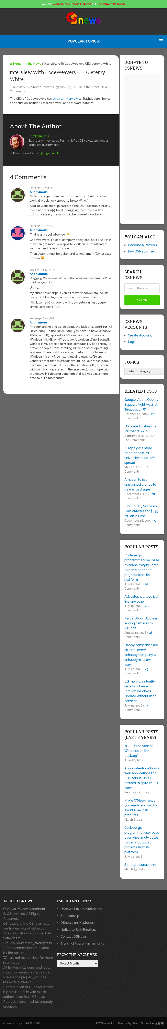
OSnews (9, 1023)
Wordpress (43, 943)
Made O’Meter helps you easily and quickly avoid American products (141, 808)
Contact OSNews (73, 936)
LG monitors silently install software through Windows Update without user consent (140, 691)
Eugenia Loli (39, 136)
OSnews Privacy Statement (24, 909)
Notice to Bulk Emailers (78, 930)
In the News (33, 63)
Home (17, 63)
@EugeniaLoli (50, 153)
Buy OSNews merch (143, 251)
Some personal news (140, 865)
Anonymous (39, 192)
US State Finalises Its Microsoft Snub (140, 428)
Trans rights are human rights (82, 943)
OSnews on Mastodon (77, 923)
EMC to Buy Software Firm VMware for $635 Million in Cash (141, 511)
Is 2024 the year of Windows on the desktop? (138, 751)
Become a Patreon (142, 245)
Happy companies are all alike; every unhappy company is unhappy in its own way (141, 654)
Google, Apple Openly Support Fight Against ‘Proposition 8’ (141, 404)
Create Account (140, 335)
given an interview (65, 98)
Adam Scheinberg (144, 1023)
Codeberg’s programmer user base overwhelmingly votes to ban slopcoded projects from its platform (141, 567)
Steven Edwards (42, 87)
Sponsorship (69, 916)
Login (132, 342)
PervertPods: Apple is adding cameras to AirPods (140, 623)
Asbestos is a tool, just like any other (141, 599)
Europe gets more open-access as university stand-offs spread (139, 455)
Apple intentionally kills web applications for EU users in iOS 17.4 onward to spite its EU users (141, 778)
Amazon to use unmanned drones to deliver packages (140, 484)
